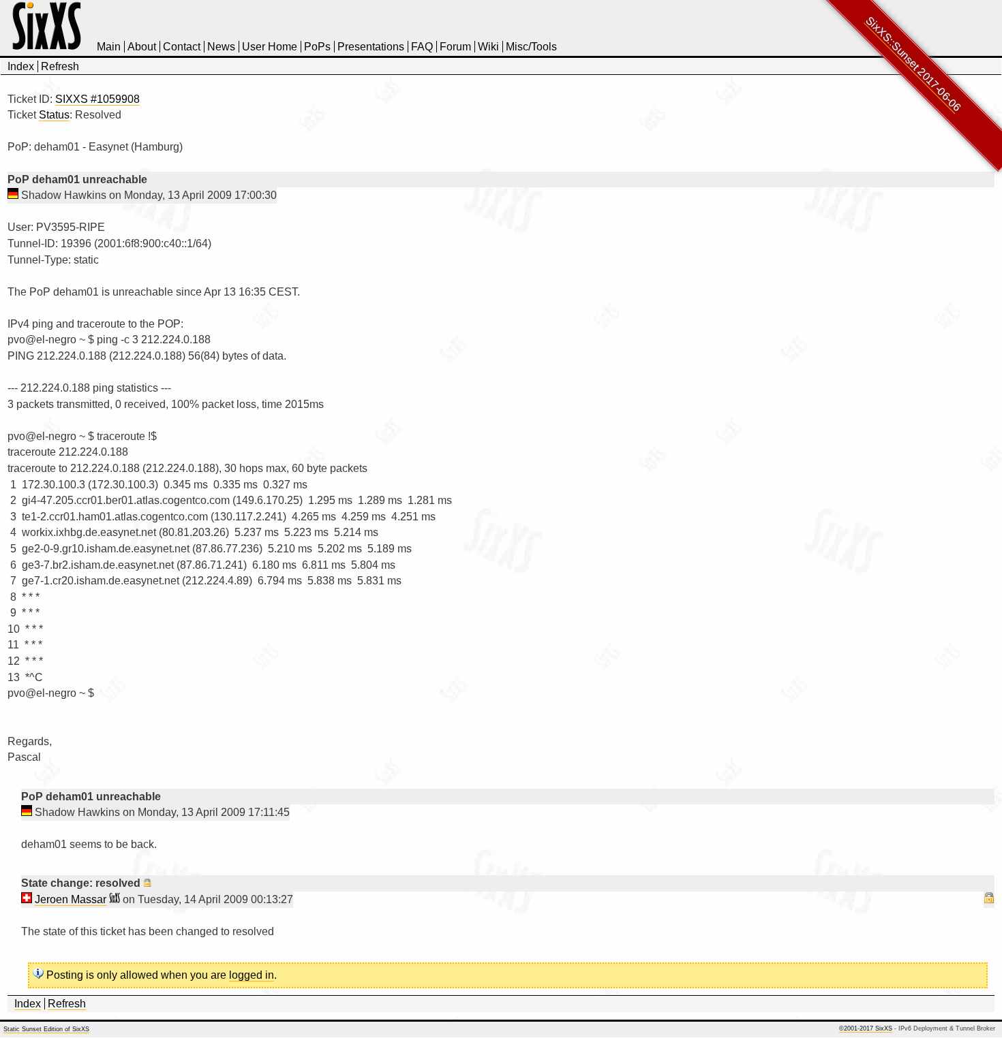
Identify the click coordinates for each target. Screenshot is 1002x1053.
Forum (455, 46)
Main (109, 46)
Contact (181, 46)
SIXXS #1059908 (97, 99)
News (221, 46)
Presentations (370, 46)
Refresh (60, 66)
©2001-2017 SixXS (865, 1028)
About (141, 46)
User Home (269, 46)
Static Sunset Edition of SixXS (46, 1029)
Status (54, 115)
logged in (251, 975)
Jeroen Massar (70, 899)
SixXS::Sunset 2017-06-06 (913, 64)
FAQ (422, 46)
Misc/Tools (531, 46)
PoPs (317, 46)
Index (20, 66)
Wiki (488, 46)
